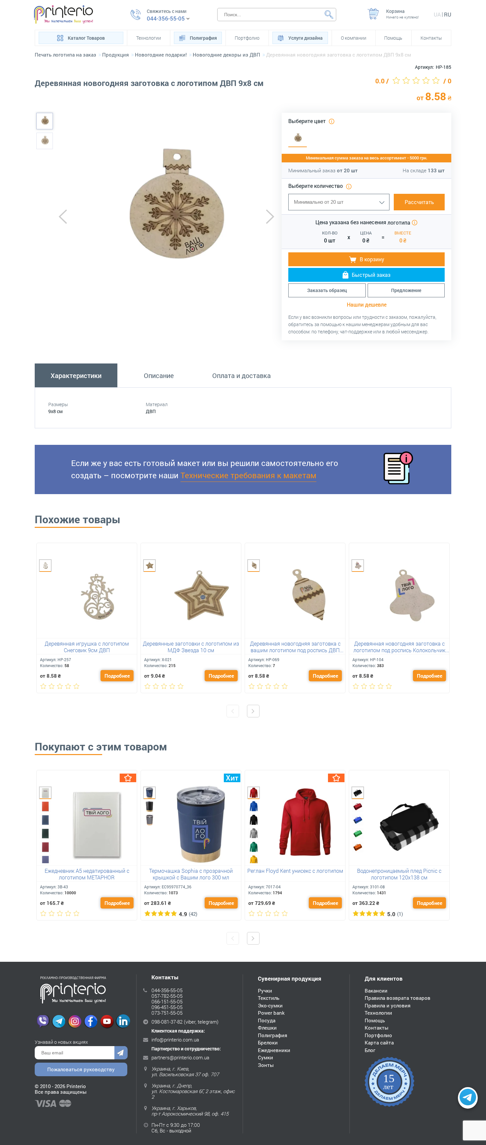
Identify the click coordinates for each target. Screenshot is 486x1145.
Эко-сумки (270, 1005)
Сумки (265, 1057)
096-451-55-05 (166, 1007)
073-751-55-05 (166, 1012)
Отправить (121, 1052)
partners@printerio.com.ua (180, 1057)
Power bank (271, 1012)
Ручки (265, 990)
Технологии (148, 38)
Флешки (267, 1027)
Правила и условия (388, 1005)
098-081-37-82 (166, 1021)
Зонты (266, 1065)
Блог (370, 1050)
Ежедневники (274, 1050)
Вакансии (376, 990)
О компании (353, 38)
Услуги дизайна (305, 38)
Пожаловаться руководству (81, 1069)
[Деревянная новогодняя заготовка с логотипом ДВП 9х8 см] (44, 121)
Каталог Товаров (86, 38)
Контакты (431, 38)
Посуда (266, 1020)
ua (437, 14)
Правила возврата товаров (397, 998)
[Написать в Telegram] (468, 1098)
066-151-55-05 (166, 1001)
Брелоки (268, 1042)
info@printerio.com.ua (175, 1039)
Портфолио (247, 38)
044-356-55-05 (166, 18)
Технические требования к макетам (248, 475)
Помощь (393, 38)
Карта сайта (379, 1042)
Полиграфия (203, 38)
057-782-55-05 (166, 996)
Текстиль (268, 998)
